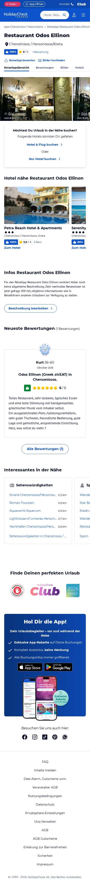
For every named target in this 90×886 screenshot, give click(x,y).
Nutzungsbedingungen (45, 796)
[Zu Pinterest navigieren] (54, 737)
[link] (74, 15)
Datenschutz (45, 804)
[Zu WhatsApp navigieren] (65, 737)
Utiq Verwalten (45, 821)
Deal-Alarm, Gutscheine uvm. (45, 779)
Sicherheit (45, 856)
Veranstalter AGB (45, 787)
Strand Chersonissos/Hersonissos (33, 495)
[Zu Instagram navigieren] (34, 737)
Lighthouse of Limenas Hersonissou (33, 519)
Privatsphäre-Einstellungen (45, 813)
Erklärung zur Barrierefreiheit (45, 847)
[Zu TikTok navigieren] (44, 737)
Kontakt (64, 4)
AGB (45, 830)
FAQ (45, 762)
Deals (11, 4)
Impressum (45, 864)
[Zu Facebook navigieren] (24, 737)
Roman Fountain (21, 503)
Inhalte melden (45, 770)
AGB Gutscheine (45, 839)
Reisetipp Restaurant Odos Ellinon (68, 26)
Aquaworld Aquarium (25, 511)
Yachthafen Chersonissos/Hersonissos (33, 526)
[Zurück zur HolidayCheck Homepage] (16, 15)
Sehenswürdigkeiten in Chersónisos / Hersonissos (38, 536)
